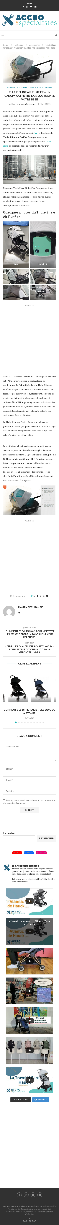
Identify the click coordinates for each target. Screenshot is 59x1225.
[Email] (35, 6)
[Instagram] (27, 6)
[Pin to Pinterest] (43, 596)
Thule (36, 132)
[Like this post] (34, 596)
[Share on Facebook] (37, 596)
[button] (5, 696)
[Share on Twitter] (40, 596)
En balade (19, 44)
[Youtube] (31, 6)
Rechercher (9, 833)
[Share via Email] (47, 596)
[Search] (55, 34)
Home (29, 4)
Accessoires (34, 44)
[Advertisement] (29, 339)
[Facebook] (23, 6)
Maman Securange (27, 103)
